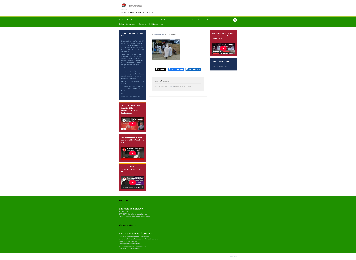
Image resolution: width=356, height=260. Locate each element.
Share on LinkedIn (194, 69)
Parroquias (184, 20)
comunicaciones (159, 34)
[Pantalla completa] (142, 187)
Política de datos (156, 24)
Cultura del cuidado (127, 24)
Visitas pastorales (168, 20)
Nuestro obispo (152, 20)
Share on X (161, 69)
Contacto (142, 24)
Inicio (121, 20)
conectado (171, 86)
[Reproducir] (123, 187)
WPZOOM (233, 256)
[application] (132, 182)
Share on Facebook (177, 69)
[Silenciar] (139, 187)
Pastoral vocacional (200, 20)
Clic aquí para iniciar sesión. (220, 66)
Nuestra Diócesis (134, 20)
